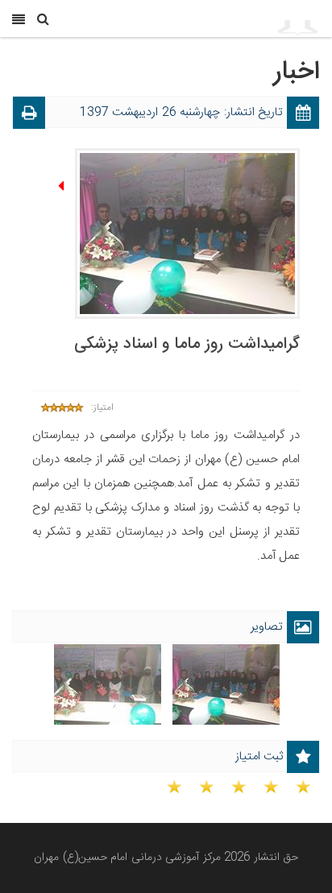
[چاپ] (29, 115)
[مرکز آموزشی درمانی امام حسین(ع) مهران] (231, 18)
